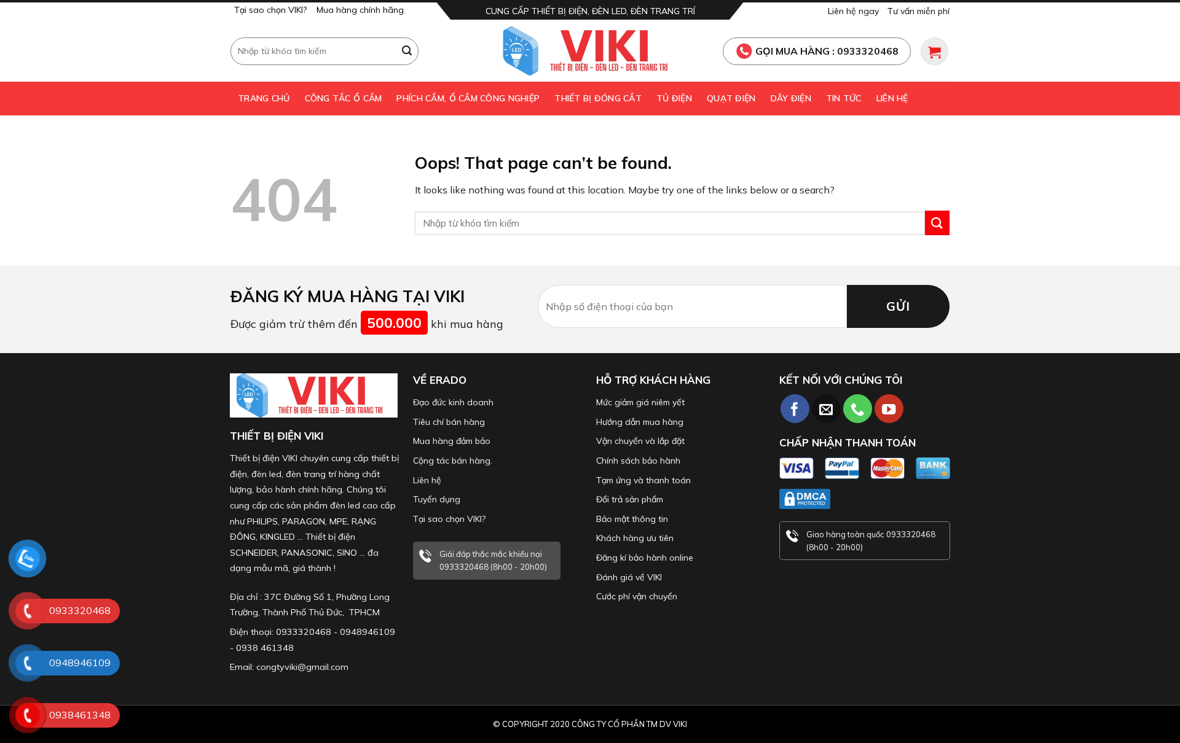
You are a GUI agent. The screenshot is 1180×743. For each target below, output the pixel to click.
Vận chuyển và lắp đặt (640, 440)
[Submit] (407, 51)
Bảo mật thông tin (632, 518)
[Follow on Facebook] (795, 408)
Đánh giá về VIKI (629, 577)
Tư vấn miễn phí (918, 11)
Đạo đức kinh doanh (453, 402)
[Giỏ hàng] (934, 51)
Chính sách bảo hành (638, 460)
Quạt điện (731, 98)
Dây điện (791, 98)
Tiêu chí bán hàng (449, 421)
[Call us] (857, 408)
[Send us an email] (826, 408)
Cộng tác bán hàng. (452, 460)
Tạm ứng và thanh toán (643, 480)
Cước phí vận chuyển (636, 596)
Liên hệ (892, 98)
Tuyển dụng (436, 499)
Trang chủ (264, 98)
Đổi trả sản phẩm (629, 499)
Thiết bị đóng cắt (598, 98)
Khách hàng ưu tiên (635, 537)
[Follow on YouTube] (889, 408)
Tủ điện (674, 98)
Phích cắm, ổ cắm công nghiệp (468, 98)
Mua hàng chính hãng (360, 9)
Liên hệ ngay (853, 11)
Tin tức (844, 98)
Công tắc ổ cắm (343, 98)
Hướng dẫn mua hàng (639, 421)
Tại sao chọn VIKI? (270, 9)
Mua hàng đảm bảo (451, 440)
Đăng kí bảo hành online (644, 557)
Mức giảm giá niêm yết (640, 402)
